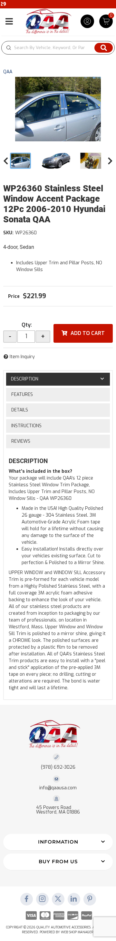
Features (22, 394)
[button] (58, 48)
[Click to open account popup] (87, 21)
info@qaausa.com (58, 788)
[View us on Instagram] (42, 899)
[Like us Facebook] (26, 899)
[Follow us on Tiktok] (74, 899)
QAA (7, 72)
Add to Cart (88, 333)
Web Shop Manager (77, 932)
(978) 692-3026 (58, 767)
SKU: (8, 233)
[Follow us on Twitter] (58, 899)
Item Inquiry (22, 357)
